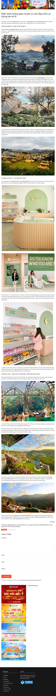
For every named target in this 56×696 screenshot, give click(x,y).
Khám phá (5, 679)
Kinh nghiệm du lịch (12, 529)
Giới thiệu (5, 675)
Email (3, 562)
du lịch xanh (11, 525)
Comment (4, 538)
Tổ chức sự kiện (7, 689)
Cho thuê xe (6, 691)
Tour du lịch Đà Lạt (7, 683)
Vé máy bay (6, 687)
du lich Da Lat (41, 78)
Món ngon (5, 685)
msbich (2, 18)
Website (3, 568)
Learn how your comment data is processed (30, 580)
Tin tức (5, 677)
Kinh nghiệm (6, 681)
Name (3, 555)
